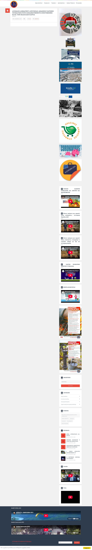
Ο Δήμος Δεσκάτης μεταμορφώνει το (73, 452)
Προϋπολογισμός (65, 423)
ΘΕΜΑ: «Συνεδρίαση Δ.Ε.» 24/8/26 (73, 434)
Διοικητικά (64, 421)
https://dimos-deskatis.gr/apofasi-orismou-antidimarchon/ (69, 415)
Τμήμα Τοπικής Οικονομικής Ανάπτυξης (68, 404)
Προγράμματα (69, 421)
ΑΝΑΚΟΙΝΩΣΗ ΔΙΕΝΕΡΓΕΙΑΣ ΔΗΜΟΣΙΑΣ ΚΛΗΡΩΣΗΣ (73, 446)
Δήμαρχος (72, 418)
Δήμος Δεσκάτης (64, 396)
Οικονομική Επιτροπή (65, 401)
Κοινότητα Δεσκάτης (65, 399)
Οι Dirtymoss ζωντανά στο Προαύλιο (73, 457)
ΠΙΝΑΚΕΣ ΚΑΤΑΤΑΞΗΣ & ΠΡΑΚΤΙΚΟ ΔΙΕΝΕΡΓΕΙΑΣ (73, 440)
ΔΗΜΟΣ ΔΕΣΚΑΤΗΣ (65, 418)
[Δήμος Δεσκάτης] (13, 4)
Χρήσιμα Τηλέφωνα (71, 3)
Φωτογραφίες (79, 3)
